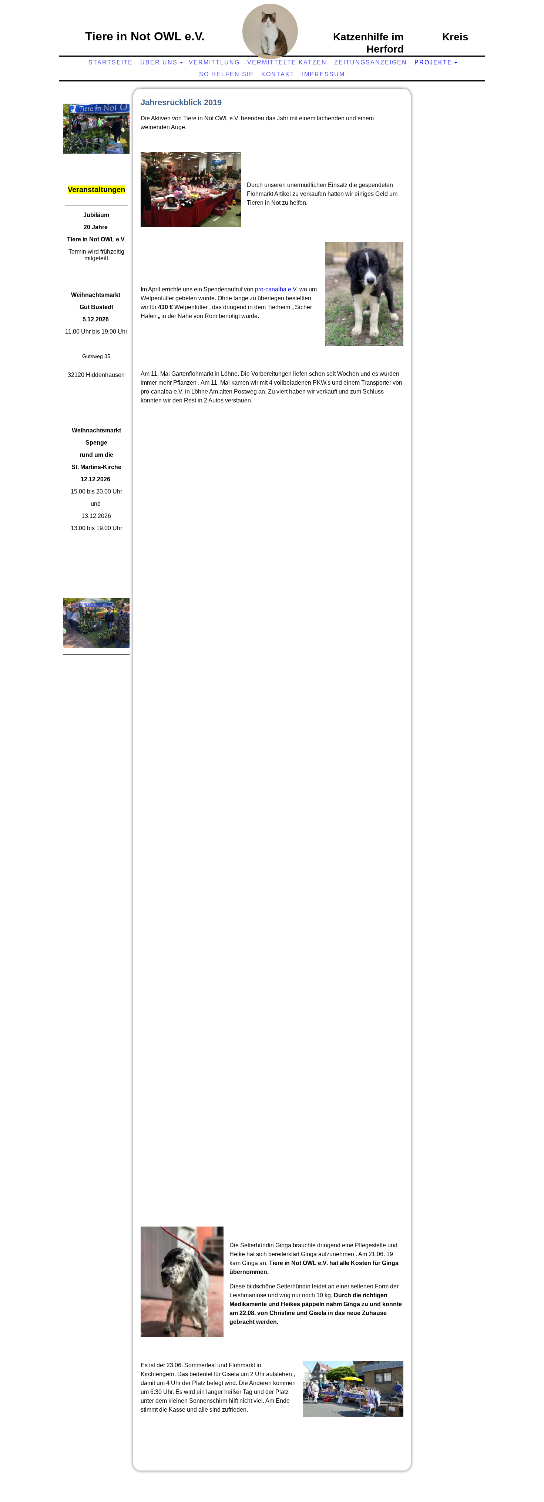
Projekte (433, 62)
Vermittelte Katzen (287, 62)
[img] (270, 31)
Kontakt (278, 74)
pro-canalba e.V (275, 289)
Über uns (159, 62)
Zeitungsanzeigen (370, 62)
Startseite (110, 62)
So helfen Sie (226, 74)
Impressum (323, 74)
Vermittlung (214, 62)
